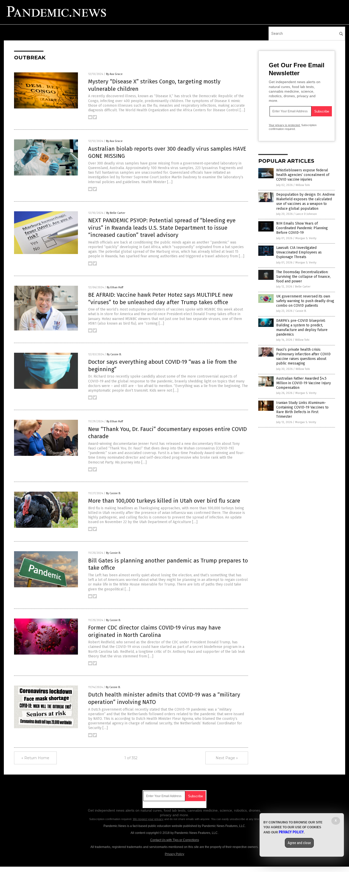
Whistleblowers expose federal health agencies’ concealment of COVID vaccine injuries (302, 175)
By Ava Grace (114, 74)
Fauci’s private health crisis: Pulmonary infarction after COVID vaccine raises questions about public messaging (303, 356)
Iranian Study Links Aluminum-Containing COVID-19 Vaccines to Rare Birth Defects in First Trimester (302, 410)
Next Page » (227, 758)
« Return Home (35, 758)
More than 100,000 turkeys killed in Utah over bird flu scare (164, 500)
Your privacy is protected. (284, 125)
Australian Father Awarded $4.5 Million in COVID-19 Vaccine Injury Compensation (303, 383)
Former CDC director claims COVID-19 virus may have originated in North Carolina (154, 631)
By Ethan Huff (115, 287)
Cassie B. (301, 311)
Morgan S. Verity (305, 238)
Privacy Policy (174, 854)
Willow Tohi (303, 185)
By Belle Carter (115, 213)
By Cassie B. (114, 354)
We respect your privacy (148, 819)
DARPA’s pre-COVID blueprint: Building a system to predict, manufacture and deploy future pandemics (302, 327)
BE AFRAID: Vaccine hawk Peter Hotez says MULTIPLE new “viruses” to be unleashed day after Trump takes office (160, 298)
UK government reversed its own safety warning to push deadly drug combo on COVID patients (305, 301)
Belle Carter (302, 286)
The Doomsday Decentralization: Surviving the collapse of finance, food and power (303, 276)
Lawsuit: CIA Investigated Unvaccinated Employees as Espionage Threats (299, 252)
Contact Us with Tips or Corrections (174, 840)
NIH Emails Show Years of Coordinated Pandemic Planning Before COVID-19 (302, 228)
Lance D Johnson (306, 214)
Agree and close (299, 843)
